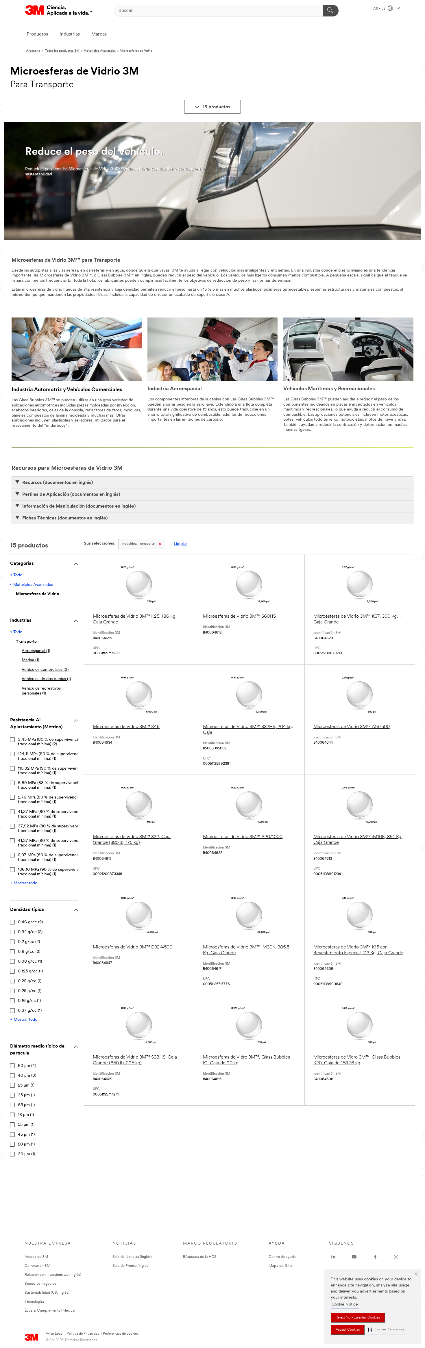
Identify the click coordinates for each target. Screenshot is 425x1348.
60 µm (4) (27, 1066)
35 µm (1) (26, 1095)
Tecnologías (35, 1302)
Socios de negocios (40, 1284)
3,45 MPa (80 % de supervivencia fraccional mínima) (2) (49, 742)
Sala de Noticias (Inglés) (132, 1257)
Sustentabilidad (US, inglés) (47, 1293)
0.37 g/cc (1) (30, 1011)
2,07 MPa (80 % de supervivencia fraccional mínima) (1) (49, 857)
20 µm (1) (26, 1144)
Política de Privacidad (83, 1334)
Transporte (138, 543)
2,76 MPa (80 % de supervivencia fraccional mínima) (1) (49, 799)
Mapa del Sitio (280, 1266)
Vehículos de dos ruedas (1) (46, 679)
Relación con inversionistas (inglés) (53, 1275)
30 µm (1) (26, 1154)
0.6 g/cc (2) (29, 952)
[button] (386, 1329)
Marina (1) (30, 660)
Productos (37, 34)
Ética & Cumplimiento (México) (50, 1310)
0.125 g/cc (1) (30, 971)
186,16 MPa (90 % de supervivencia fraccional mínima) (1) (50, 872)
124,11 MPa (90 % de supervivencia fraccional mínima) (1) (50, 756)
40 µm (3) (27, 1076)
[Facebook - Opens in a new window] (375, 1257)
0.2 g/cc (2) (29, 942)
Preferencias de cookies (120, 1334)
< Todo (16, 575)
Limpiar (180, 544)
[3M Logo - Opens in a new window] (58, 10)
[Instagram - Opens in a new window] (396, 1257)
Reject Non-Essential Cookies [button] (358, 1317)
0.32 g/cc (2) (30, 932)
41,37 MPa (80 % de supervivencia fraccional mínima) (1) (49, 814)
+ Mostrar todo (23, 883)
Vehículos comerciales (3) (45, 670)
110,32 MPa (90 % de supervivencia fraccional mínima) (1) (50, 770)
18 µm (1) (26, 1115)
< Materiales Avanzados (31, 585)
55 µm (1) (26, 1125)
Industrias (70, 34)
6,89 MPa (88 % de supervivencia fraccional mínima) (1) (49, 785)
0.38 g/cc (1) (30, 961)
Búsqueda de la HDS (200, 1257)
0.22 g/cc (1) (29, 981)
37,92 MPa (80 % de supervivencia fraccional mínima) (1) (50, 828)
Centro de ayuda (282, 1257)
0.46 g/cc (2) (30, 922)
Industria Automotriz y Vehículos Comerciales (67, 390)
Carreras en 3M (37, 1266)
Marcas (99, 34)
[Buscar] (331, 10)
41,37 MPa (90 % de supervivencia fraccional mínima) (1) (49, 843)
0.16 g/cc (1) (29, 1001)
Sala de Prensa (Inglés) (130, 1266)
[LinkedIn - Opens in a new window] (333, 1257)
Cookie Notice (345, 1304)
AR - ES (379, 8)
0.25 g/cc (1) (29, 991)
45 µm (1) (26, 1134)
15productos (216, 107)
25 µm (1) (26, 1085)
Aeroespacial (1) (36, 651)
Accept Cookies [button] (348, 1330)
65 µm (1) (26, 1105)
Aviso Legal (54, 1334)
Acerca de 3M (36, 1257)
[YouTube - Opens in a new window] (354, 1257)
